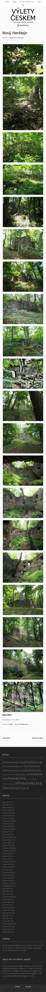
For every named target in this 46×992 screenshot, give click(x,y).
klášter (20, 766)
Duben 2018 (7, 829)
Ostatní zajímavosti (26, 2)
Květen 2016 (7, 856)
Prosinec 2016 (7, 848)
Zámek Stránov (37, 738)
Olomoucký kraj (22, 774)
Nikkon (23, 987)
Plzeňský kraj (23, 724)
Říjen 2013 (6, 888)
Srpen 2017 (6, 834)
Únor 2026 (6, 802)
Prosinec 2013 (7, 883)
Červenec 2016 (8, 851)
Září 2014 (6, 870)
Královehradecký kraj (12, 770)
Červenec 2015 (8, 861)
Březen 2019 (7, 818)
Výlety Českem (23, 14)
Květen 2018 (7, 826)
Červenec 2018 (8, 821)
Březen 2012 (7, 913)
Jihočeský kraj (33, 762)
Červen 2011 (7, 926)
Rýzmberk (6, 738)
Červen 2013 (7, 899)
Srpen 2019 (6, 807)
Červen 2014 (7, 872)
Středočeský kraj (28, 783)
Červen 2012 (7, 907)
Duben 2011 (7, 932)
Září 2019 (6, 805)
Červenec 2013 (8, 897)
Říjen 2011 (6, 916)
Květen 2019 (7, 813)
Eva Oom (21, 38)
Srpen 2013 (6, 894)
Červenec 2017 (8, 837)
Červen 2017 (7, 840)
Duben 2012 (7, 910)
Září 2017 (6, 832)
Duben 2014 (7, 878)
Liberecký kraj (32, 770)
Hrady (7, 2)
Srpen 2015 (6, 859)
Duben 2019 (7, 816)
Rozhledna (33, 779)
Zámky (14, 2)
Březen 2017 (7, 845)
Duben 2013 (7, 902)
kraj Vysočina (32, 766)
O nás (39, 2)
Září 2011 (6, 918)
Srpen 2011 (6, 921)
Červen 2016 (7, 853)
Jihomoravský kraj (13, 762)
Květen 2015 (7, 867)
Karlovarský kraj (10, 766)
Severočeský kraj (8, 784)
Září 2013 (6, 891)
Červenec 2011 (8, 924)
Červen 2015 (7, 864)
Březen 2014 (7, 880)
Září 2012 (6, 905)
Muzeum (5, 774)
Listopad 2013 (7, 886)
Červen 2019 (7, 810)
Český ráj (24, 788)
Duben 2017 (7, 843)
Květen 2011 (7, 929)
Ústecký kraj (10, 788)
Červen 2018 (7, 824)
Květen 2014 (7, 875)
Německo (11, 774)
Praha (27, 779)
